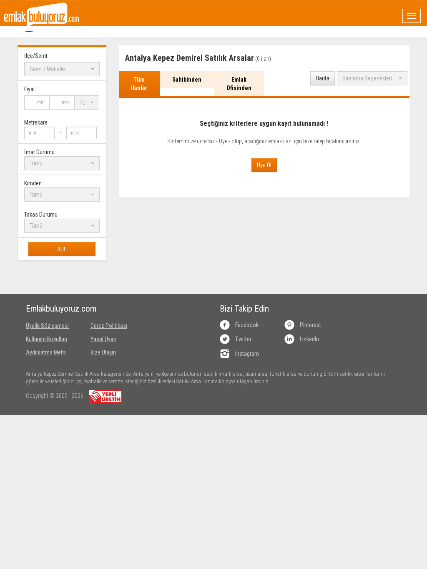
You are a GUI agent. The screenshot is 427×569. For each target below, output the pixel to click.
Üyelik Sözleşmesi (47, 325)
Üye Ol (264, 165)
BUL (62, 249)
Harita (322, 78)
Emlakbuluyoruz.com (52, 309)
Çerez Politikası (108, 325)
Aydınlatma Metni (46, 352)
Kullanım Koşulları (46, 339)
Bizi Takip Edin (244, 309)
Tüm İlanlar (139, 83)
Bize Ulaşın (103, 352)
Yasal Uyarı (103, 339)
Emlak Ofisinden (238, 83)
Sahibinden (186, 79)
